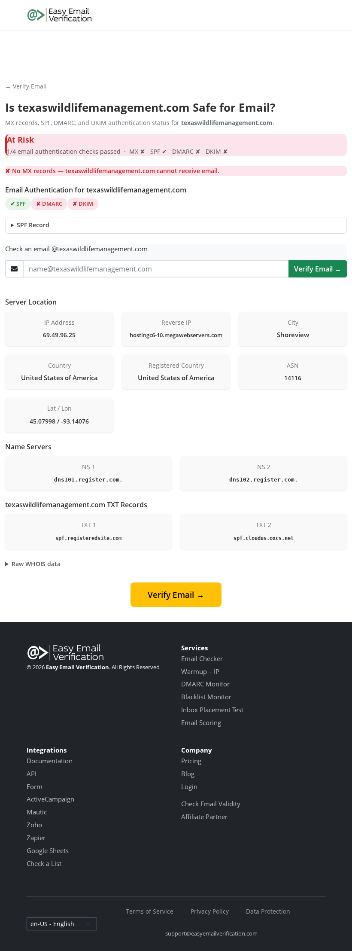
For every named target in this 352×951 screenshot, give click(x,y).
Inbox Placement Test (212, 709)
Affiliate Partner (204, 816)
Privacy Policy (210, 911)
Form (34, 786)
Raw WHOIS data (36, 564)
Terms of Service (149, 911)
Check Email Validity (210, 803)
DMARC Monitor (205, 684)
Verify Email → (317, 269)
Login (189, 786)
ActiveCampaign (50, 799)
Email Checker (202, 658)
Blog (187, 773)
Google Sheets (48, 850)
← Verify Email (26, 86)
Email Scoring (201, 722)
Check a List (44, 863)
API (31, 773)
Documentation (50, 760)
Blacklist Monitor (206, 696)
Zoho (34, 824)
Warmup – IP (200, 671)
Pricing (191, 760)
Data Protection (268, 911)
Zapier (36, 837)
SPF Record (33, 225)
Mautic (37, 812)
